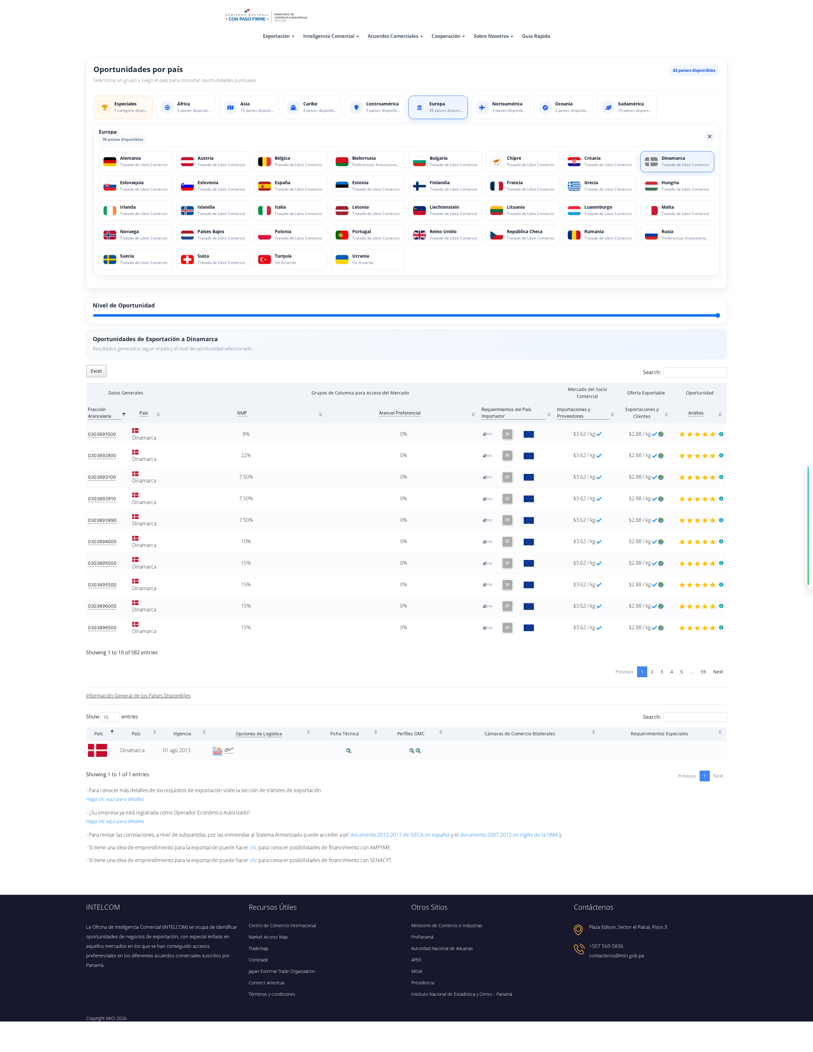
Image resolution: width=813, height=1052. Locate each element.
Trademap (258, 948)
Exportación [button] (276, 36)
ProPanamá (422, 937)
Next (718, 672)
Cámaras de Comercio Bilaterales (520, 734)
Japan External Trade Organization (282, 971)
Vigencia (182, 734)
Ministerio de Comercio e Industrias (446, 925)
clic (254, 847)
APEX (416, 960)
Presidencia (422, 983)
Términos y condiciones (272, 994)
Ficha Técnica (344, 734)
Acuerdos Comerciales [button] (393, 36)
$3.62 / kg (584, 433)
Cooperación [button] (446, 36)
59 (703, 672)
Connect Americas (267, 983)
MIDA (416, 971)
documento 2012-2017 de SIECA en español (400, 834)
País (98, 734)
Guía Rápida (536, 36)
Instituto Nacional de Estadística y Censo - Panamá (461, 994)
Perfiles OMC (411, 734)
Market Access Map (268, 937)
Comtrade (258, 960)
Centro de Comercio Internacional (282, 925)
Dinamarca (144, 437)
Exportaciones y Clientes (642, 412)
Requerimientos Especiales (659, 734)
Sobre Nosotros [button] (491, 36)
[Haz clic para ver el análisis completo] (721, 434)
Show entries (112, 716)
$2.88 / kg (640, 433)
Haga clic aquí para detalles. (115, 799)
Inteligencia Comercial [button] (328, 36)
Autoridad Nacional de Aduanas (442, 948)
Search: (652, 372)
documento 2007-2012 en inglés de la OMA (509, 834)
